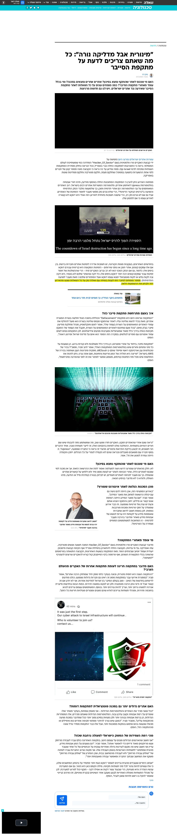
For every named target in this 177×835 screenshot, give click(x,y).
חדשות (139, 2)
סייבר (151, 780)
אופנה (54, 2)
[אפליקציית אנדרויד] (38, 7)
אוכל (90, 2)
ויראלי (74, 8)
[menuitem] (137, 2)
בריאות (82, 2)
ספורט (130, 2)
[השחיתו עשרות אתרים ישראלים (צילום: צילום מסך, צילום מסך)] (104, 231)
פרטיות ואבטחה (95, 8)
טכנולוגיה (64, 2)
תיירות (73, 2)
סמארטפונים (82, 8)
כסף (97, 2)
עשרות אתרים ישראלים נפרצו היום (135, 159)
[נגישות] (3, 2)
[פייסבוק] (27, 7)
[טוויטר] (31, 7)
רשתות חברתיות (109, 8)
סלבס (104, 2)
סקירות (120, 8)
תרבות (112, 2)
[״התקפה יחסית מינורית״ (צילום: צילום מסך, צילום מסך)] (104, 648)
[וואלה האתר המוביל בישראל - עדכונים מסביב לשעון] (148, 2)
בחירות (121, 2)
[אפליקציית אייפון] (34, 7)
